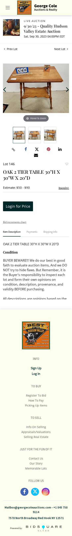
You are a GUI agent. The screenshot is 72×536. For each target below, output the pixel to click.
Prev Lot (11, 49)
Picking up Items (36, 405)
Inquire (64, 188)
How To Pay (36, 400)
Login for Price (18, 206)
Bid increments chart (14, 222)
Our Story (36, 463)
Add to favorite (66, 164)
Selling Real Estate (36, 437)
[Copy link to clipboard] (13, 149)
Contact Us (36, 458)
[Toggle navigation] (7, 7)
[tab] (12, 234)
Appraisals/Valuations (36, 432)
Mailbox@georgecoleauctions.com (28, 508)
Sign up (36, 368)
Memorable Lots (36, 468)
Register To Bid (36, 395)
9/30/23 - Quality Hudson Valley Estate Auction (45, 28)
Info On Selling (36, 427)
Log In (36, 374)
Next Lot (60, 49)
